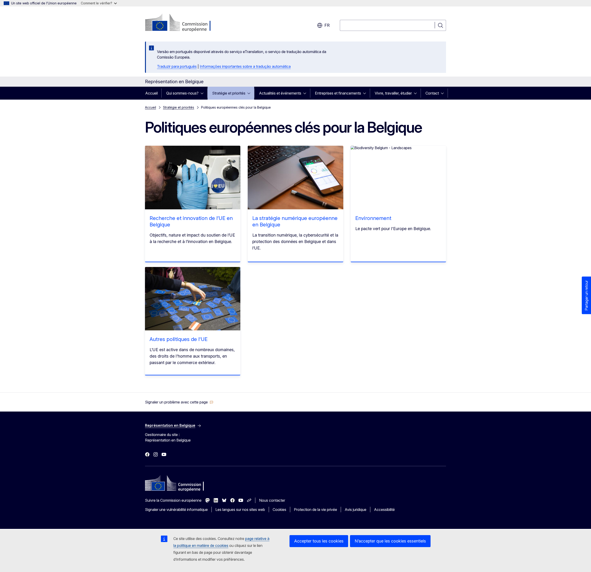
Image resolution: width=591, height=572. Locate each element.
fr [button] (327, 25)
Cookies (279, 509)
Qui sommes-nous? (182, 93)
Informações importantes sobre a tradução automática (245, 66)
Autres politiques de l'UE (179, 339)
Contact (432, 93)
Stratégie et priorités (228, 93)
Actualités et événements (280, 93)
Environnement (373, 218)
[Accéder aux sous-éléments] (203, 93)
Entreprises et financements (338, 93)
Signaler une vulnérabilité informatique (176, 509)
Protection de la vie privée (315, 509)
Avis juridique (355, 509)
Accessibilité (384, 509)
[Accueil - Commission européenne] (182, 23)
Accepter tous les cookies (319, 541)
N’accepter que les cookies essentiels (390, 541)
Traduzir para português (177, 66)
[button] (179, 402)
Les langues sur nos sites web (240, 509)
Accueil (151, 93)
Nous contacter (272, 500)
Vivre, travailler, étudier (393, 93)
